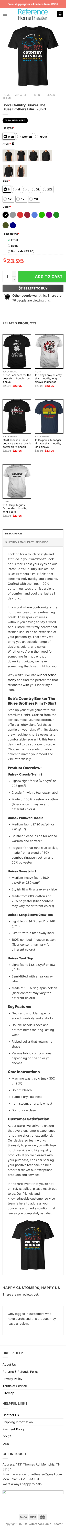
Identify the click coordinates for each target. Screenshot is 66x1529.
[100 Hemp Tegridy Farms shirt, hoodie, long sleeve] (17, 481)
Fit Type (9, 128)
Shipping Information (18, 1422)
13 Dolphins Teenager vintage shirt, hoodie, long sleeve (48, 443)
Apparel (21, 94)
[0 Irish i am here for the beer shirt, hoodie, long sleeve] (17, 351)
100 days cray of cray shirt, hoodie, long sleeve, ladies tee (48, 378)
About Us (9, 1364)
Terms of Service (15, 1386)
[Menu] (5, 14)
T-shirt (36, 94)
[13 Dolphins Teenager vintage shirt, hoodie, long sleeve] (49, 416)
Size (6, 180)
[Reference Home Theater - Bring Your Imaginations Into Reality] (33, 14)
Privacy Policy (12, 1379)
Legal (6, 1443)
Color (7, 206)
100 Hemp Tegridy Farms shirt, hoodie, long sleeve (15, 508)
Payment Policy (14, 1429)
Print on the (11, 233)
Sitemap (8, 1393)
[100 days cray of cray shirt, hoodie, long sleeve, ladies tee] (49, 351)
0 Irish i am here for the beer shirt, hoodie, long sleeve (17, 378)
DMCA (7, 1436)
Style (8, 144)
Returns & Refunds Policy (21, 1371)
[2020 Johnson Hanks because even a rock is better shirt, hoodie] (17, 416)
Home (6, 94)
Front (14, 240)
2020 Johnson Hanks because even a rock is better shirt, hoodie (17, 443)
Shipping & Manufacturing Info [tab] (26, 542)
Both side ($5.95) (23, 251)
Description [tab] (13, 533)
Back (14, 245)
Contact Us (11, 1415)
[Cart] (60, 14)
